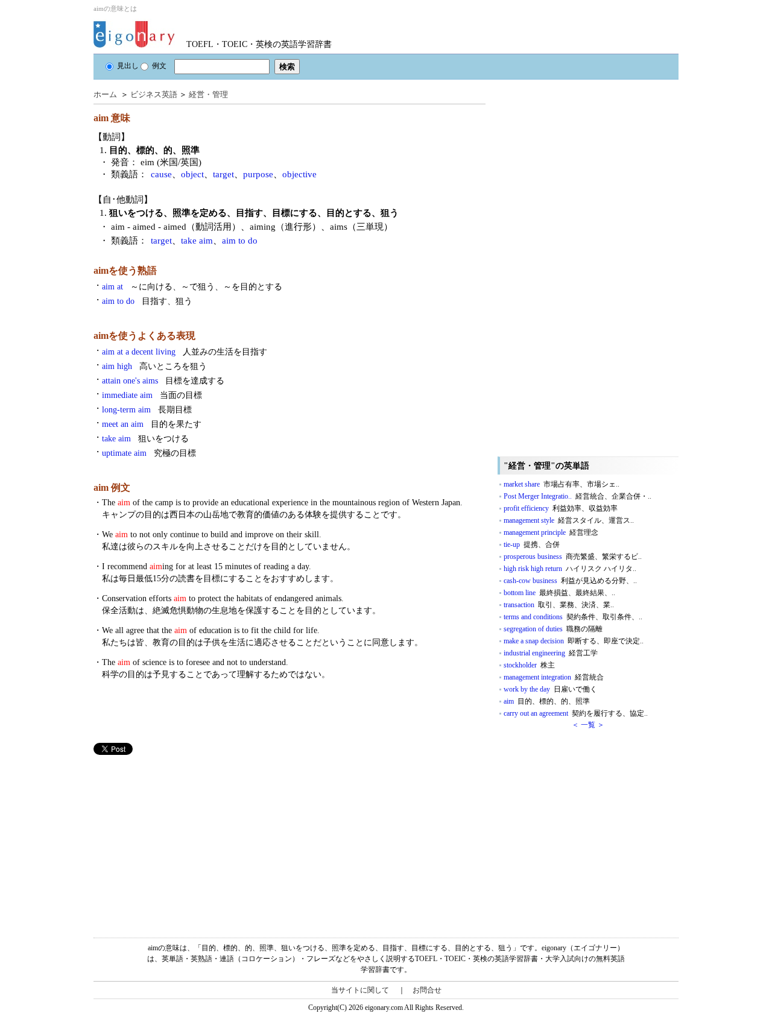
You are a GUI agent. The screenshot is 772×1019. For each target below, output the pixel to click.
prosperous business (573, 556)
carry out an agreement (576, 713)
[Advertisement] (183, 839)
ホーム (105, 94)
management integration (554, 677)
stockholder (529, 665)
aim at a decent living (184, 351)
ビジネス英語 (153, 94)
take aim (197, 240)
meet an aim (151, 424)
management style (569, 520)
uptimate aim (149, 453)
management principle (551, 532)
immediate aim (152, 395)
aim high (154, 366)
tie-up (532, 544)
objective (299, 174)
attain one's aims (163, 380)
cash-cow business (570, 580)
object (192, 174)
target (223, 174)
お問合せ (427, 990)
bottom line (559, 592)
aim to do (240, 240)
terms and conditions (573, 617)
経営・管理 (208, 94)
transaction (559, 605)
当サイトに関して (360, 990)
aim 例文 (111, 487)
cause (161, 174)
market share (561, 484)
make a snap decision (574, 641)
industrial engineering (551, 653)
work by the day (550, 689)
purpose (258, 174)
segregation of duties (553, 629)
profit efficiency (561, 508)
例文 (159, 66)
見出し (128, 66)
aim (547, 701)
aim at (192, 286)
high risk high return (570, 568)
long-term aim (147, 409)
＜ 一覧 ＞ (588, 725)
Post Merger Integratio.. (577, 496)
